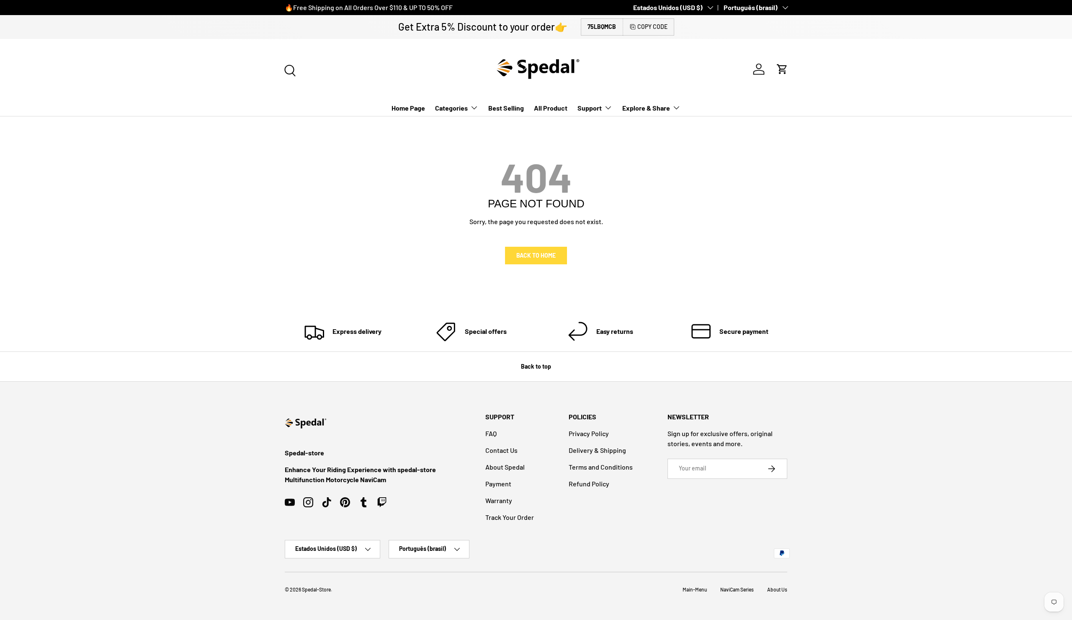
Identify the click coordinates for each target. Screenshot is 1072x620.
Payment (498, 484)
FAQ (491, 433)
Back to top (536, 366)
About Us (777, 589)
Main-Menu (695, 589)
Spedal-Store (316, 589)
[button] (782, 69)
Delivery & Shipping (597, 450)
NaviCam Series (737, 589)
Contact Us (501, 450)
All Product (550, 108)
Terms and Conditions (601, 467)
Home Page (408, 108)
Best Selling (506, 108)
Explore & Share (646, 108)
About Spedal (505, 467)
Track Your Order (509, 517)
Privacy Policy (589, 433)
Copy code (652, 26)
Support (589, 108)
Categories (451, 108)
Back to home (536, 255)
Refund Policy (589, 484)
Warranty (498, 500)
